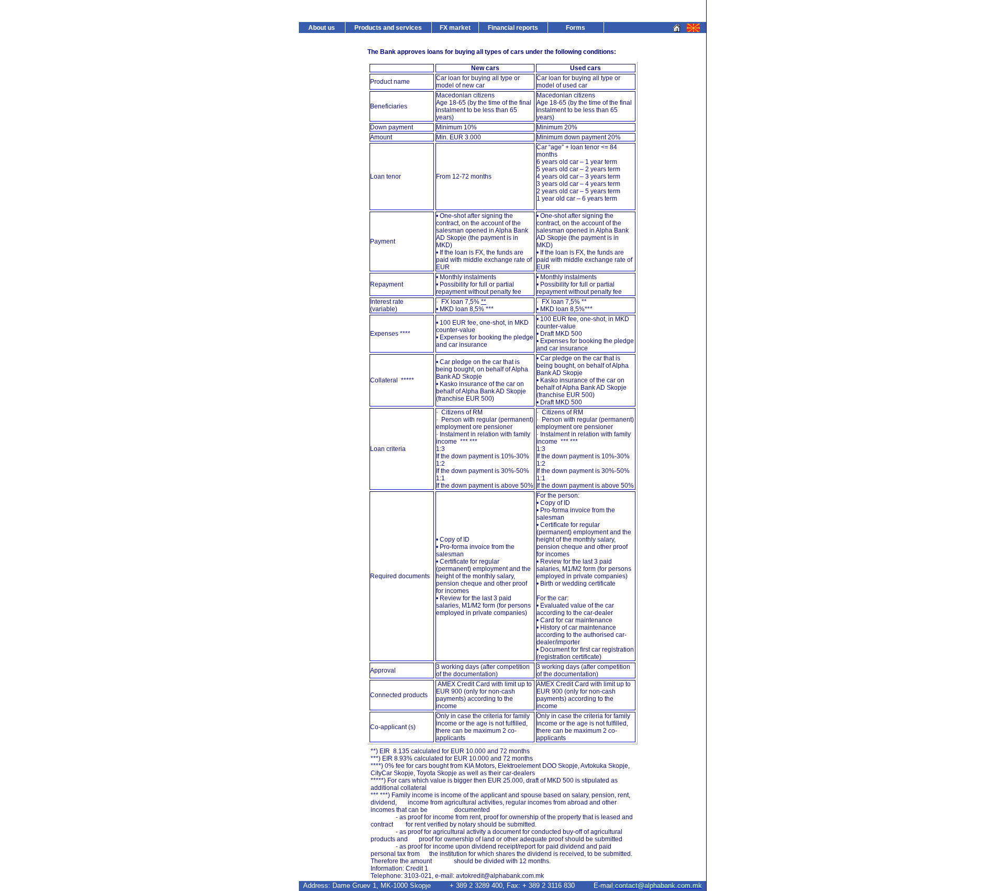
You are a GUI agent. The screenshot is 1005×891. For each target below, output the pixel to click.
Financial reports (513, 27)
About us (321, 27)
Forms (575, 27)
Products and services (388, 27)
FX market (455, 27)
